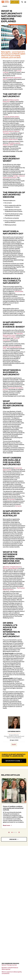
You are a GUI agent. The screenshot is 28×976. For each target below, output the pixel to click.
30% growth (11, 499)
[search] (22, 2)
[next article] (19, 832)
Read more (6, 825)
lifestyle (15, 176)
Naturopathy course (13, 761)
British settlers (14, 116)
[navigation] (25, 2)
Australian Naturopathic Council (13, 334)
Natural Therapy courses (9, 965)
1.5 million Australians (9, 337)
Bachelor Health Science (10, 139)
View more (12, 839)
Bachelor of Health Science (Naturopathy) (10, 968)
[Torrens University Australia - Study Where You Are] (5, 2)
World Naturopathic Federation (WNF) (11, 144)
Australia (7, 116)
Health (5, 6)
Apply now (14, 2)
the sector (18, 506)
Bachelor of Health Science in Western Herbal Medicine (12, 567)
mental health (19, 291)
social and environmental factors (14, 176)
